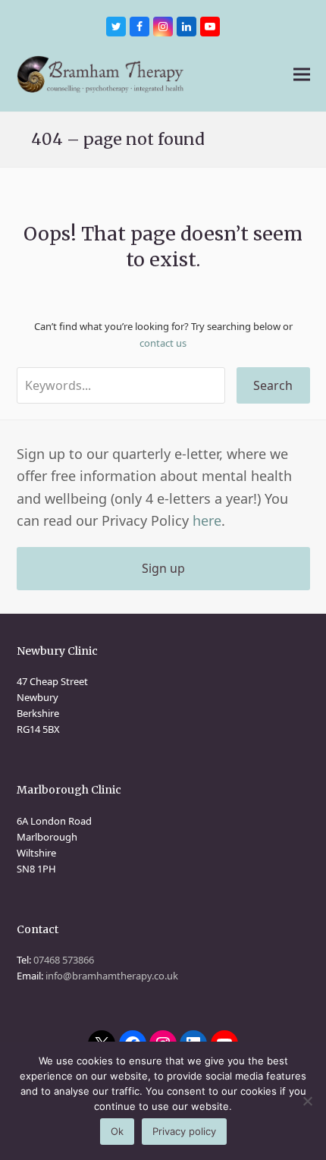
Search (273, 385)
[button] (301, 74)
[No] (307, 1100)
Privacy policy (184, 1131)
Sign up (163, 568)
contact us (163, 343)
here (207, 520)
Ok (117, 1131)
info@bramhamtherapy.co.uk (111, 975)
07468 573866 (63, 960)
